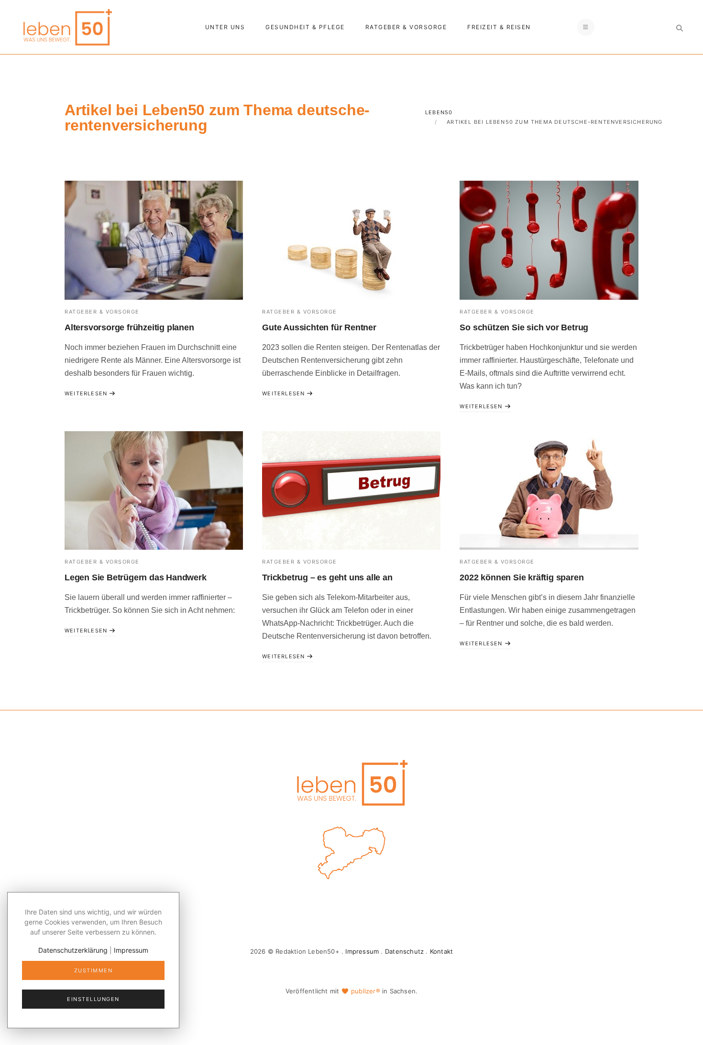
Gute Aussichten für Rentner (319, 327)
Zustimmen (93, 970)
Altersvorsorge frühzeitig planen (129, 327)
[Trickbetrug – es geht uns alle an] (351, 490)
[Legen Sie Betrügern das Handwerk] (154, 490)
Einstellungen (93, 999)
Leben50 (438, 112)
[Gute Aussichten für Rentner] (351, 240)
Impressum (362, 951)
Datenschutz (404, 951)
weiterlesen (87, 393)
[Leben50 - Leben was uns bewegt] (67, 26)
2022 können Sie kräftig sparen (521, 577)
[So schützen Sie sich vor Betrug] (549, 240)
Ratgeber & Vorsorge (406, 27)
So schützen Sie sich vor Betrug (524, 327)
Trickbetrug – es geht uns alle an (327, 577)
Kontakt (441, 951)
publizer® (365, 991)
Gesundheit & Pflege (305, 27)
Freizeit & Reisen (499, 27)
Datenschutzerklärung (73, 950)
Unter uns (225, 27)
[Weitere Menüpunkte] (585, 27)
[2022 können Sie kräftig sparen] (549, 490)
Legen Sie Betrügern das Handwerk (136, 577)
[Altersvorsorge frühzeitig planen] (154, 240)
